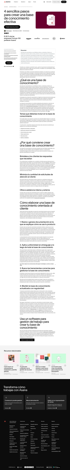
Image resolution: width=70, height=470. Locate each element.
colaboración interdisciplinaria (49, 331)
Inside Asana (54, 432)
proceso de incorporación (40, 197)
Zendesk (47, 162)
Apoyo (29, 1)
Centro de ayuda (44, 424)
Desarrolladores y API (45, 445)
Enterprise (12, 440)
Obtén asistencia (44, 426)
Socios (42, 447)
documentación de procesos (32, 105)
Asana (40, 310)
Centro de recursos (45, 434)
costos (46, 183)
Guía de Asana (33, 308)
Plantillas (9, 62)
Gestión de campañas (24, 424)
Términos (37, 467)
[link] (6, 7)
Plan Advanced (13, 438)
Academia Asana (44, 428)
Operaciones (33, 428)
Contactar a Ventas (56, 1)
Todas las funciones (13, 429)
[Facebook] (31, 467)
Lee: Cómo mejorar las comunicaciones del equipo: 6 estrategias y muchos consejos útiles (37, 264)
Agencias (32, 450)
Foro (42, 432)
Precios (34, 1)
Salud (32, 436)
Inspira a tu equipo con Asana (27, 339)
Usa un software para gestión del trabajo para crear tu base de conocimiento (10, 58)
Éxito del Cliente (44, 443)
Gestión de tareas (23, 455)
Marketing (33, 426)
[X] (25, 467)
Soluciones (23, 1)
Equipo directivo (55, 426)
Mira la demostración (8, 66)
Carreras (53, 430)
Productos (16, 1)
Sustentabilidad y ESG (56, 451)
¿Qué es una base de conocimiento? (10, 50)
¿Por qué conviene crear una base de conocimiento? (10, 53)
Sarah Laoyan (9, 30)
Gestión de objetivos (24, 433)
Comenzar (64, 1)
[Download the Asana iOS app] (49, 467)
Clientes (53, 428)
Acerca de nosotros (55, 424)
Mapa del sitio (44, 450)
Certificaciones (44, 430)
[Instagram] (29, 467)
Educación (33, 443)
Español (20, 467)
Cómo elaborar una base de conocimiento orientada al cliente (11, 56)
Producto (32, 432)
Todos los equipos (34, 452)
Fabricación (33, 445)
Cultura (53, 434)
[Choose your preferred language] (44, 2)
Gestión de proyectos (14, 449)
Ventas (32, 434)
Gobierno (32, 441)
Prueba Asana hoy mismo (12, 27)
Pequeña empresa (34, 424)
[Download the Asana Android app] (56, 467)
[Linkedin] (27, 467)
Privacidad (54, 445)
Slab (49, 111)
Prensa (53, 436)
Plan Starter (12, 436)
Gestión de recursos (14, 451)
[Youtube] (33, 467)
